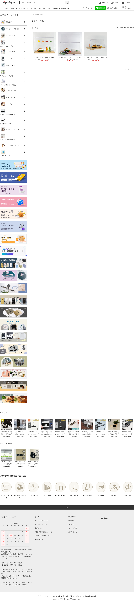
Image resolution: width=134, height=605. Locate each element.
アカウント (105, 3)
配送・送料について (41, 524)
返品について (39, 528)
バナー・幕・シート (24, 8)
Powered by (56, 599)
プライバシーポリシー (42, 535)
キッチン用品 (39, 14)
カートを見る (72, 528)
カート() (127, 3)
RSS (36, 539)
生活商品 (64, 8)
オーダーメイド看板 (9, 8)
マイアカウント (73, 517)
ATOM (41, 539)
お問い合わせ (88, 8)
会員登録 (71, 520)
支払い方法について (41, 520)
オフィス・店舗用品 (52, 8)
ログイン (116, 3)
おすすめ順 (119, 27)
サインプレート (38, 8)
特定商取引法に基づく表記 (43, 532)
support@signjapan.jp (113, 8)
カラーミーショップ (44, 596)
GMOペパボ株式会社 (75, 596)
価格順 (126, 27)
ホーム (33, 14)
